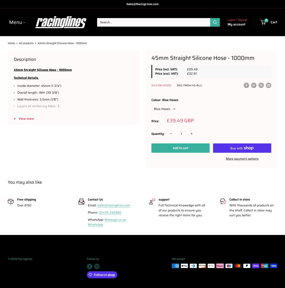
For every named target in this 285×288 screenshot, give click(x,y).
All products (26, 43)
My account (236, 24)
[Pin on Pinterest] (253, 85)
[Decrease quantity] (171, 134)
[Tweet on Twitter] (261, 85)
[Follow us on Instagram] (97, 266)
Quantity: (157, 133)
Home (11, 43)
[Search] (215, 22)
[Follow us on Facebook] (89, 266)
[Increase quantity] (191, 134)
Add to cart (180, 148)
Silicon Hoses (161, 85)
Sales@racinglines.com (113, 205)
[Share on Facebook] (246, 85)
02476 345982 (110, 212)
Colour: (164, 100)
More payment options (242, 158)
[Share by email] (268, 85)
